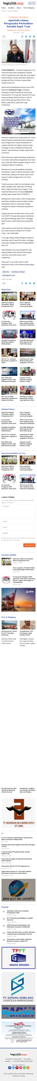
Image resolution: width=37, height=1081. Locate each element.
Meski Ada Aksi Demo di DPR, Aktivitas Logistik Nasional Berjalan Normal (21, 933)
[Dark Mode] (30, 3)
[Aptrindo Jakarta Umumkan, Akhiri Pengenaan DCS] (9, 296)
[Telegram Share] (30, 36)
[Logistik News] (13, 3)
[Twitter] (13, 1068)
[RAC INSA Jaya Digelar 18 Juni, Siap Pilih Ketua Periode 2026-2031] (9, 371)
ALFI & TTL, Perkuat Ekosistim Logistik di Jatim (9, 360)
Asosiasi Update (24, 30)
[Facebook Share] (22, 36)
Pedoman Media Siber (14, 1059)
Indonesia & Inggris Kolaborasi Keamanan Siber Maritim (16, 860)
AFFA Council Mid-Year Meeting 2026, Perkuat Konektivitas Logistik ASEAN (27, 323)
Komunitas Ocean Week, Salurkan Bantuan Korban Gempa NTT (19, 940)
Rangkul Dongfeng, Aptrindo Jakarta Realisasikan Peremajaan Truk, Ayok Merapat (8, 342)
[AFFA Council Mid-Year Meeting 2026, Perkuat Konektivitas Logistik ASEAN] (28, 315)
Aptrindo (5, 272)
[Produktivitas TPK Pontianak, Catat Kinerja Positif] (28, 625)
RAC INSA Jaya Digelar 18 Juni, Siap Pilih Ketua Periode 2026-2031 (8, 379)
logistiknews (12, 30)
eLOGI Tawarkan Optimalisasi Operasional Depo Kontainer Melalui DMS (16, 838)
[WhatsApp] (24, 1068)
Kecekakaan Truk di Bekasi (18, 17)
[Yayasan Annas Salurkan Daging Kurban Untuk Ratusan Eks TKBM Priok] (28, 371)
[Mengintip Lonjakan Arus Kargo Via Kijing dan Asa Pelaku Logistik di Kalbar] (28, 712)
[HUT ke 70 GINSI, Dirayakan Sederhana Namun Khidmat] (9, 390)
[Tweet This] (26, 36)
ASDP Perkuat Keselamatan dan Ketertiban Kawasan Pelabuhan (18, 926)
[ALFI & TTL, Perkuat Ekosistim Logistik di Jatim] (9, 352)
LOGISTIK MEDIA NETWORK (23, 1061)
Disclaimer (27, 1059)
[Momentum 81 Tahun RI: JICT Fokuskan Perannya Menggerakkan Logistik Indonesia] (9, 625)
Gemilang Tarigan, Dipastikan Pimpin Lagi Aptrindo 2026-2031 (27, 398)
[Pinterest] (17, 1068)
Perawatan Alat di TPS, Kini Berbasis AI (15, 866)
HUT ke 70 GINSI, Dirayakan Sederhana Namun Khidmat (9, 398)
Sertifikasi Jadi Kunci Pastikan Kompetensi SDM (18, 912)
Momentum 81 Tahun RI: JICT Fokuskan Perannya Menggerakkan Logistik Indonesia (9, 633)
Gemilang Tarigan (18, 272)
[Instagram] (20, 1068)
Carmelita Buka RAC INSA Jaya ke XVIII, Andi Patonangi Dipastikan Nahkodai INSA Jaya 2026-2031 (27, 342)
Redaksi (8, 1061)
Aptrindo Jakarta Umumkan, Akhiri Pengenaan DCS (7, 304)
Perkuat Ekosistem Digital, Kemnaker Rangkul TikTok (18, 845)
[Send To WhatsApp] (34, 36)
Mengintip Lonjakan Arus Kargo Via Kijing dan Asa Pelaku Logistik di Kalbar (27, 790)
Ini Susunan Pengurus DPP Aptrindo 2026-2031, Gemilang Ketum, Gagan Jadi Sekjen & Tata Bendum (8, 323)
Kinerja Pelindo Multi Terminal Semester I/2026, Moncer (9, 790)
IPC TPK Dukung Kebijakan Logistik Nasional (20, 919)
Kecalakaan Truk (8, 275)
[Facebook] (9, 1068)
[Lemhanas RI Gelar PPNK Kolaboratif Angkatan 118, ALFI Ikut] (28, 352)
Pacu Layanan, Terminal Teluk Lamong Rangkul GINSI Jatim (26, 304)
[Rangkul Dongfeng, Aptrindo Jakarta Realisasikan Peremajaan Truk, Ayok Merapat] (9, 333)
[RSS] (28, 1068)
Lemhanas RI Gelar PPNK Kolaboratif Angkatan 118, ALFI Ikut (26, 361)
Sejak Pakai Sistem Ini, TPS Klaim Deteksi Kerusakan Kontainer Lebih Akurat (16, 872)
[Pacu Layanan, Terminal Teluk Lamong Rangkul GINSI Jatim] (28, 296)
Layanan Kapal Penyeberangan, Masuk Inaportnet (15, 853)
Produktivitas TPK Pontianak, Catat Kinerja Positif (26, 633)
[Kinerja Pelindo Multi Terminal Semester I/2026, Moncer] (9, 712)
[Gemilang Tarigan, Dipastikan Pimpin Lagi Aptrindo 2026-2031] (28, 390)
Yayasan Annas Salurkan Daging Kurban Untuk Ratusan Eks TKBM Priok (26, 379)
